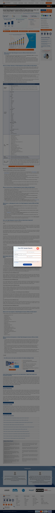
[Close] (40, 247)
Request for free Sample (27, 264)
